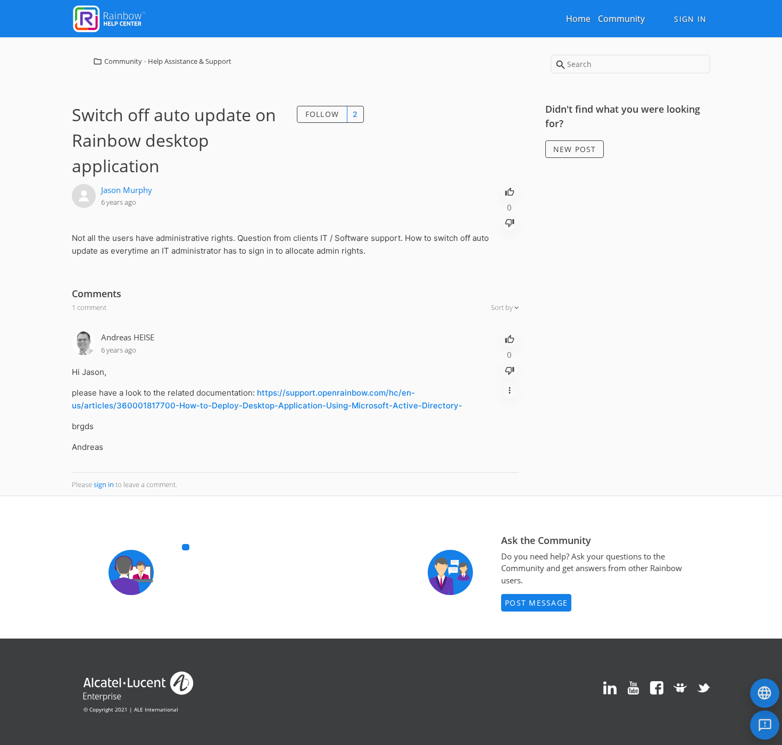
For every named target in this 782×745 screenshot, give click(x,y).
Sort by (502, 307)
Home (578, 18)
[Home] (109, 17)
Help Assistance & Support (189, 61)
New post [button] (574, 149)
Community (621, 18)
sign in (104, 484)
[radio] (510, 191)
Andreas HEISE (127, 337)
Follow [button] (322, 114)
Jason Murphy (126, 190)
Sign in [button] (690, 19)
